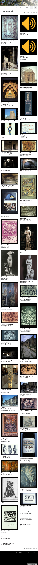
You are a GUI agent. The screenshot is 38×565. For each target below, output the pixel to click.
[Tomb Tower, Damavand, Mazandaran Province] (9, 114)
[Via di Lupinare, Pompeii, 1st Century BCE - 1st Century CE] (28, 346)
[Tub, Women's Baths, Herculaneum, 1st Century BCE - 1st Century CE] (9, 179)
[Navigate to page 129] (37, 12)
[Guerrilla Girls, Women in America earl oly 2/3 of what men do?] (28, 499)
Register (22, 7)
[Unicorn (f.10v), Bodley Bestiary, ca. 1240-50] (9, 231)
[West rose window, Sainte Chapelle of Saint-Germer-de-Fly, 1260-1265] (28, 404)
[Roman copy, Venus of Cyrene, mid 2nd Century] (9, 263)
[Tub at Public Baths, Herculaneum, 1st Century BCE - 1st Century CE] (28, 164)
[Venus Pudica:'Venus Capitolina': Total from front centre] (28, 267)
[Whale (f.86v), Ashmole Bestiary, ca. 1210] (9, 425)
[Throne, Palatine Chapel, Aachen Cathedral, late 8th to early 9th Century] (9, 59)
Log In (16, 7)
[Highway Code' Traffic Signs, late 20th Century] (28, 128)
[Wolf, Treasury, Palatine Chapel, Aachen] (9, 489)
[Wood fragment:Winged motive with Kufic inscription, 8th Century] (9, 517)
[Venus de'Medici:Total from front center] (28, 237)
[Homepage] (19, 3)
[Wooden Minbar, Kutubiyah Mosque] (28, 516)
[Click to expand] (35, 7)
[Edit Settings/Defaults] (27, 8)
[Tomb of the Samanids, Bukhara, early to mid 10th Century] (28, 74)
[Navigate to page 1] (34, 12)
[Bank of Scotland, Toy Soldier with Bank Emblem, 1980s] (9, 129)
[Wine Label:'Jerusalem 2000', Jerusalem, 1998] (28, 445)
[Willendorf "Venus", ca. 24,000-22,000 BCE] (9, 449)
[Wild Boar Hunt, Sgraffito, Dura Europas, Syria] (28, 422)
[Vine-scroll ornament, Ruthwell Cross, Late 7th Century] (9, 376)
